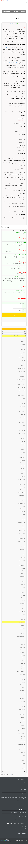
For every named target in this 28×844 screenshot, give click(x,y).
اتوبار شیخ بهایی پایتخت (21, 489)
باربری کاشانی (22, 570)
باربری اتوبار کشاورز (21, 357)
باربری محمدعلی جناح (21, 379)
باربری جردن (23, 765)
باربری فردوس (22, 576)
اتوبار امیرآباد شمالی (21, 744)
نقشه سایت (23, 784)
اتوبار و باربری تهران (21, 530)
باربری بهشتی (22, 711)
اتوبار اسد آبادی (22, 516)
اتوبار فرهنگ (23, 511)
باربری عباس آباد (22, 565)
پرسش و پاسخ (23, 789)
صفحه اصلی (23, 11)
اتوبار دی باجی (22, 425)
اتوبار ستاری (23, 600)
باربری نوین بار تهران (21, 495)
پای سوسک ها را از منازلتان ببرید (20, 816)
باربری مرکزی (22, 376)
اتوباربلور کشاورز (22, 354)
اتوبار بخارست (22, 755)
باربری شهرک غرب (21, 733)
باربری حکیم (23, 468)
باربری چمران (22, 543)
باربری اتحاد (23, 473)
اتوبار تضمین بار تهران (21, 481)
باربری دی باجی (22, 427)
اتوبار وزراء (23, 557)
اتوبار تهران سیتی (22, 538)
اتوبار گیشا (23, 655)
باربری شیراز (23, 630)
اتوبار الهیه (23, 619)
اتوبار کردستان (22, 741)
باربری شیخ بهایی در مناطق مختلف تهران (10, 11)
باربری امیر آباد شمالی (21, 636)
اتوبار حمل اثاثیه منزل (21, 462)
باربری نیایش (22, 581)
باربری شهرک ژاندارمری (20, 384)
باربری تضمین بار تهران (21, 479)
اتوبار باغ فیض (22, 349)
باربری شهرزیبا (22, 406)
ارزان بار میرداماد (22, 484)
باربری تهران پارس (21, 346)
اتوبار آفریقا (23, 763)
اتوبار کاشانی (22, 573)
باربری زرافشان (22, 457)
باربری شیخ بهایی (22, 633)
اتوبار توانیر (23, 519)
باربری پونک (23, 682)
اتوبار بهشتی (23, 663)
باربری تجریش (22, 698)
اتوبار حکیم (23, 465)
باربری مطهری (22, 714)
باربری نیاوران (22, 647)
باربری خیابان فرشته (21, 371)
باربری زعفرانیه (22, 692)
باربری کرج (23, 362)
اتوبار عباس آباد (22, 568)
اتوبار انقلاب (23, 441)
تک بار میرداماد (22, 487)
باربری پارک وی (22, 668)
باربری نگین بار (22, 500)
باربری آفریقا (23, 687)
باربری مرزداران (22, 652)
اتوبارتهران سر (22, 452)
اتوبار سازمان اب (22, 408)
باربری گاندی (23, 625)
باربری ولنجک (22, 690)
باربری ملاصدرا (22, 746)
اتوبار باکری (23, 595)
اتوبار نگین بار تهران (21, 492)
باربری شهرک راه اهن (21, 395)
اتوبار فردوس (22, 578)
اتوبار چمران (23, 546)
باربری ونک (23, 641)
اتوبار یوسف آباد (22, 622)
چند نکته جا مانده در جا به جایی (20, 819)
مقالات (24, 782)
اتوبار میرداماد (22, 649)
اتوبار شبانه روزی (22, 430)
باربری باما (23, 438)
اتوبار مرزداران (22, 719)
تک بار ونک (23, 524)
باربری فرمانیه (22, 341)
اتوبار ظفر (23, 660)
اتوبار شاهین (23, 414)
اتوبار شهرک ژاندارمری (21, 381)
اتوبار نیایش (23, 584)
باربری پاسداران (22, 709)
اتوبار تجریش (22, 679)
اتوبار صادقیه (23, 398)
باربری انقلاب (22, 443)
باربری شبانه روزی (22, 433)
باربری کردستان (22, 657)
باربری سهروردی (22, 560)
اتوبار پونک (23, 728)
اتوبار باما (23, 435)
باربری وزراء (23, 554)
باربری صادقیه (22, 400)
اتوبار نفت (23, 514)
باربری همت (23, 587)
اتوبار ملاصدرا (22, 608)
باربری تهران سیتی (21, 541)
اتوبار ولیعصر (23, 605)
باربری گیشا (23, 717)
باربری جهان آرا (22, 508)
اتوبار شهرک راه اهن (21, 392)
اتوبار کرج (23, 360)
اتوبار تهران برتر (22, 533)
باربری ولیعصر (22, 603)
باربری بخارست (22, 638)
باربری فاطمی (22, 365)
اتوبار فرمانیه (22, 338)
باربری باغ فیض (22, 352)
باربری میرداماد (22, 757)
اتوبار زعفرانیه (22, 674)
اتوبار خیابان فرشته (21, 368)
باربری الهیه (23, 701)
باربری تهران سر (22, 454)
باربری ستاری (22, 597)
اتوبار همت (23, 589)
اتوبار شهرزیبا (22, 403)
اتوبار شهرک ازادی (21, 387)
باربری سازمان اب (22, 411)
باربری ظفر (23, 760)
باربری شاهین (22, 416)
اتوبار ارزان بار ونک (21, 522)
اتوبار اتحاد (23, 476)
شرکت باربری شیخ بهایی (13, 62)
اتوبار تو (23, 497)
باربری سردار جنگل (21, 422)
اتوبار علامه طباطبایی (21, 730)
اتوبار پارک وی (22, 695)
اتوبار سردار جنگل (22, 419)
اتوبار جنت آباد (22, 722)
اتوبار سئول (23, 613)
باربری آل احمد (22, 549)
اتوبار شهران (23, 665)
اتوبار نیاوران (23, 706)
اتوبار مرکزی (23, 373)
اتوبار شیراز (23, 738)
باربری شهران (22, 725)
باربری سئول (23, 736)
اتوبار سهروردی (22, 562)
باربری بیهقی (23, 449)
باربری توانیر (23, 506)
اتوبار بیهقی (23, 446)
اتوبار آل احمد (22, 551)
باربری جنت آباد (22, 676)
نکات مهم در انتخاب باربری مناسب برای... (18, 812)
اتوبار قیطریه (22, 703)
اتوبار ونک (23, 768)
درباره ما (24, 787)
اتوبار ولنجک (23, 644)
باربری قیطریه (22, 628)
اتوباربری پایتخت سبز (21, 503)
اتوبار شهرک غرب (22, 611)
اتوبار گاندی (23, 752)
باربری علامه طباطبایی (21, 671)
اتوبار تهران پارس (22, 344)
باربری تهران (23, 535)
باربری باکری (23, 592)
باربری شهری (22, 527)
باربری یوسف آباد (22, 749)
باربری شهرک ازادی (21, 389)
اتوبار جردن (23, 616)
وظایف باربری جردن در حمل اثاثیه (19, 814)
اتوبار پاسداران (22, 684)
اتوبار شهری (23, 470)
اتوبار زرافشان (22, 460)
